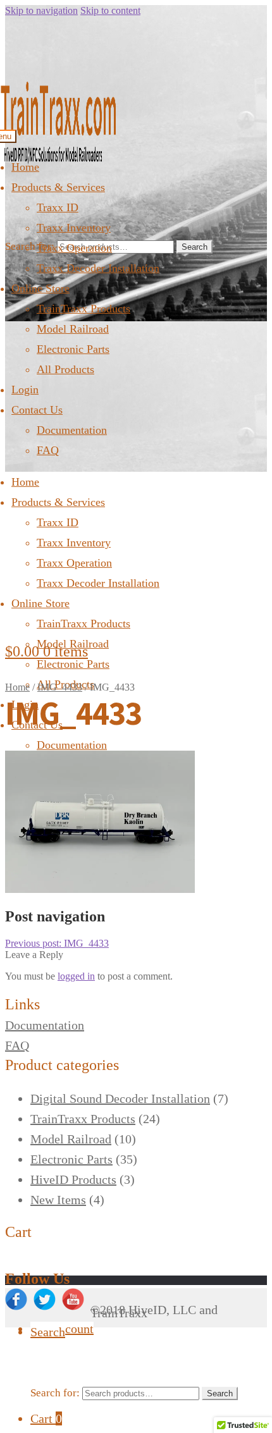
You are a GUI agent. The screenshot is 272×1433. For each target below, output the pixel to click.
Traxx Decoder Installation (98, 268)
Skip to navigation (41, 10)
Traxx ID (57, 207)
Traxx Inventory (74, 227)
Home (25, 167)
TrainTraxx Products (83, 308)
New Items (58, 1200)
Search (194, 247)
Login (25, 389)
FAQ (48, 450)
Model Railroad (73, 329)
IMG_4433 (59, 687)
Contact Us (37, 409)
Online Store (40, 288)
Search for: (29, 246)
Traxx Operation (74, 248)
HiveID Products (73, 1179)
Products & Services (58, 187)
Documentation (72, 430)
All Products (65, 369)
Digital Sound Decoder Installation (120, 1098)
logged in (76, 976)
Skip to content (110, 10)
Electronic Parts (73, 349)
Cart (46, 1418)
